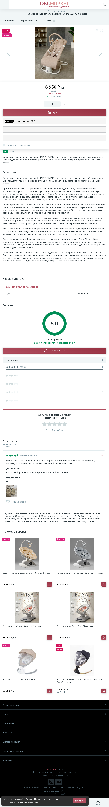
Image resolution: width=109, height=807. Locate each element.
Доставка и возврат (13, 751)
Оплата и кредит (11, 741)
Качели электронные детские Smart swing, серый (80, 573)
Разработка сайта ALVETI (51, 792)
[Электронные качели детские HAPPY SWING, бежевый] (11, 491)
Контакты (7, 760)
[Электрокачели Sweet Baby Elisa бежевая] (27, 607)
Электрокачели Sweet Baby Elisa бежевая (22, 626)
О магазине (8, 723)
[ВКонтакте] (58, 782)
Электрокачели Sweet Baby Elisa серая (75, 626)
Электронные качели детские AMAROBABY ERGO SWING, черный (80, 680)
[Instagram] (51, 782)
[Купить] (103, 691)
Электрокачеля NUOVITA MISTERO (19, 679)
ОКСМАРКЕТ (52, 769)
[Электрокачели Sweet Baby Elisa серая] (81, 607)
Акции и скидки (11, 705)
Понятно (79, 801)
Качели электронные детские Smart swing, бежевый (27, 573)
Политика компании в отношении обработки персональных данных (54, 788)
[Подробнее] (49, 584)
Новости (7, 732)
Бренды (7, 714)
